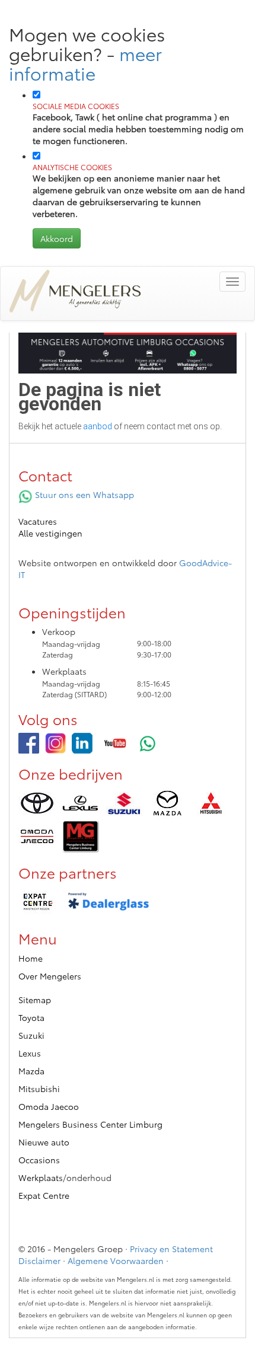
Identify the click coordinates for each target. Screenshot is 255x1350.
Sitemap (34, 1000)
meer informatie (85, 62)
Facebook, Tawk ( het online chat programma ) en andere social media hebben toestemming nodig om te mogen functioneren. (138, 123)
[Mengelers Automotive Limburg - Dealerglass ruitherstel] (108, 902)
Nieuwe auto (43, 1142)
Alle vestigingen (50, 533)
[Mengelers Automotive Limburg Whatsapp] (148, 743)
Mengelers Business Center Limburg (90, 1124)
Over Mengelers (49, 976)
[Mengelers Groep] (28, 743)
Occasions (39, 1160)
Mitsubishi (39, 1088)
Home (30, 958)
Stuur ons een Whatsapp (83, 494)
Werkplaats (40, 1177)
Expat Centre (43, 1195)
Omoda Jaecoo (48, 1106)
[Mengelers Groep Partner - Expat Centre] (37, 902)
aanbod (97, 426)
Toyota (31, 1017)
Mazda (31, 1071)
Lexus (29, 1053)
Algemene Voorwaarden (116, 1260)
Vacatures (37, 521)
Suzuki (31, 1035)
